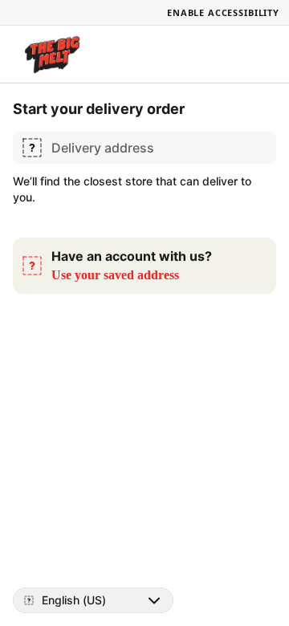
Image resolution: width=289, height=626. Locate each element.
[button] (144, 266)
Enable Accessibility (223, 12)
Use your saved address (115, 275)
